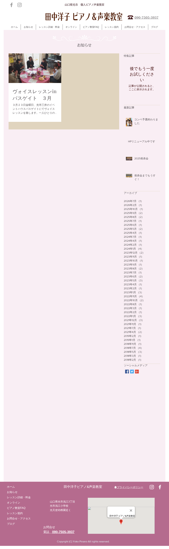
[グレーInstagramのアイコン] (19, 5)
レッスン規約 (15, 513)
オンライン (13, 502)
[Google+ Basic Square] (137, 371)
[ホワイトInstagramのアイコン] (152, 487)
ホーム (11, 486)
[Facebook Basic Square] (127, 371)
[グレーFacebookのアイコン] (11, 5)
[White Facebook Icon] (160, 487)
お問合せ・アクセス (19, 518)
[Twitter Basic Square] (132, 371)
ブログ (11, 523)
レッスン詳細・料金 (19, 497)
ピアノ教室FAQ (16, 508)
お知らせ (12, 492)
